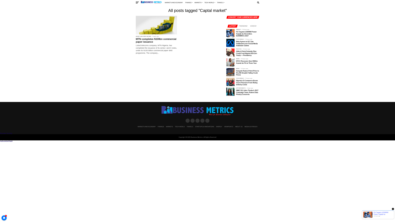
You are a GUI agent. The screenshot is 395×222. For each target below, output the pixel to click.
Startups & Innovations (204, 126)
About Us (238, 126)
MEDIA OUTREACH (251, 126)
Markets (198, 2)
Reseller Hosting (6, 133)
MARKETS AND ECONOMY (174, 2)
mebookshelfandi (6, 141)
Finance (188, 2)
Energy (219, 126)
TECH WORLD (209, 2)
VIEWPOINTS (228, 126)
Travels (220, 2)
